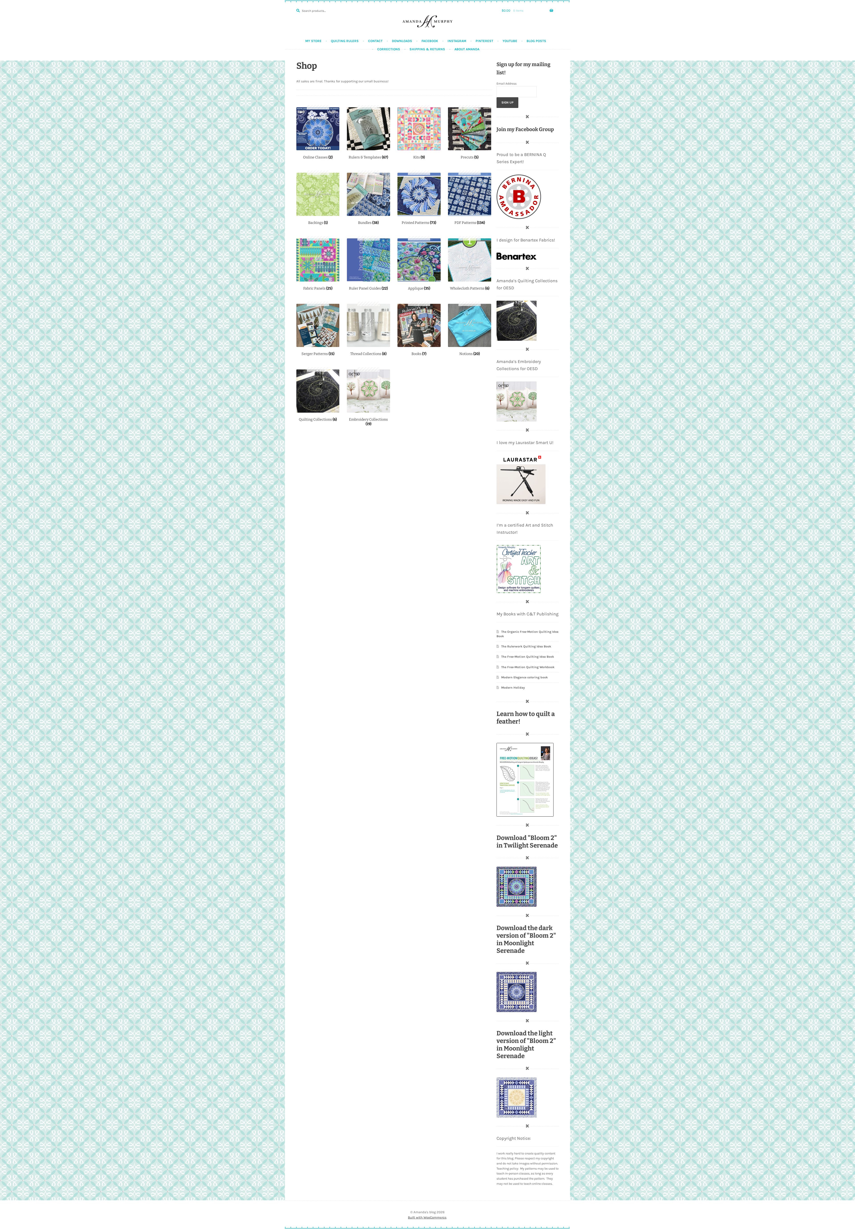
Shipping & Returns (427, 49)
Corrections (388, 49)
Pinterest (484, 41)
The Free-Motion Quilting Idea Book (527, 657)
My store (313, 41)
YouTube (510, 41)
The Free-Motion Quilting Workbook (527, 667)
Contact (375, 41)
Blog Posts (536, 41)
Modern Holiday (513, 688)
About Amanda (466, 49)
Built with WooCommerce (427, 1217)
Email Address (507, 83)
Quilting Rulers (345, 41)
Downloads (402, 41)
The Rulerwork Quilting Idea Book (526, 646)
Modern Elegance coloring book (524, 677)
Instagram (457, 41)
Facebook (429, 41)
